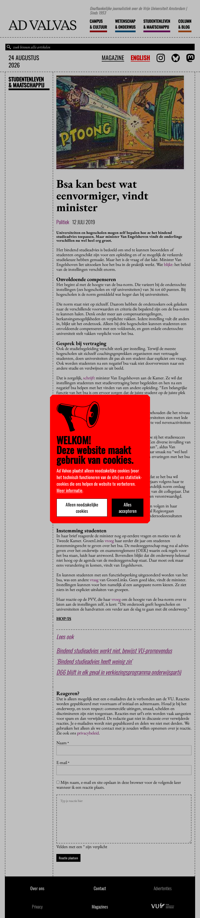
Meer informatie (69, 490)
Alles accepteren (128, 507)
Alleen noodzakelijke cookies (82, 507)
